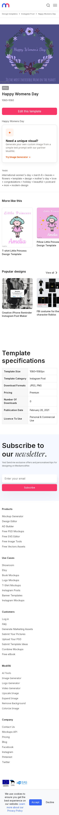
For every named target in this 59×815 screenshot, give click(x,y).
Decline (50, 802)
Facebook (7, 747)
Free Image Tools (12, 541)
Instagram (7, 752)
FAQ (4, 624)
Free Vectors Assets (13, 546)
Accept (35, 802)
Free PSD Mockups (13, 531)
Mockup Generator (12, 516)
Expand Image (10, 698)
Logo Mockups (10, 580)
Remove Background (14, 703)
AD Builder (8, 526)
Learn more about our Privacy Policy (16, 807)
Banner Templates (12, 595)
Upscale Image (10, 693)
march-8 (38, 175)
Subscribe (29, 487)
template (17, 178)
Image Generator (11, 678)
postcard (50, 181)
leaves (48, 175)
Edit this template (29, 111)
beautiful (38, 181)
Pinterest (7, 757)
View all (50, 272)
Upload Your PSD (11, 639)
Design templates (10, 14)
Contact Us (8, 726)
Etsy (4, 570)
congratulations (12, 181)
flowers (6, 178)
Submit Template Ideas (15, 644)
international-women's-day (16, 175)
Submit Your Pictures (13, 634)
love (54, 178)
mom (6, 185)
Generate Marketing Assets (17, 629)
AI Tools (6, 673)
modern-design (20, 185)
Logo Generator (11, 683)
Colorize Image (10, 708)
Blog (4, 741)
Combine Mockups (12, 649)
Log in (5, 619)
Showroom (8, 565)
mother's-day (42, 178)
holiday (27, 181)
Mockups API (9, 731)
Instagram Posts (11, 590)
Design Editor (9, 521)
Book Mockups (10, 575)
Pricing (6, 737)
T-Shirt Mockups (11, 585)
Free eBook (8, 654)
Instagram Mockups (13, 600)
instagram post (28, 14)
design (28, 178)
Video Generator (11, 688)
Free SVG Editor (11, 536)
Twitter (6, 762)
